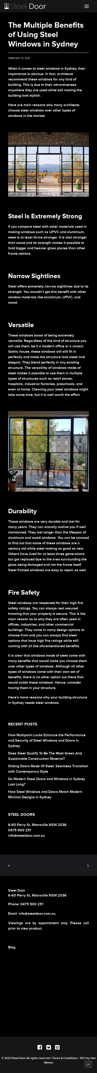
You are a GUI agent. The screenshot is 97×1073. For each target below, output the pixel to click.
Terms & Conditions (64, 1058)
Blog (11, 947)
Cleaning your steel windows (55, 389)
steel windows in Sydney (56, 69)
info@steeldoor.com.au (37, 914)
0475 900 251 (31, 904)
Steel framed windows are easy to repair (41, 570)
